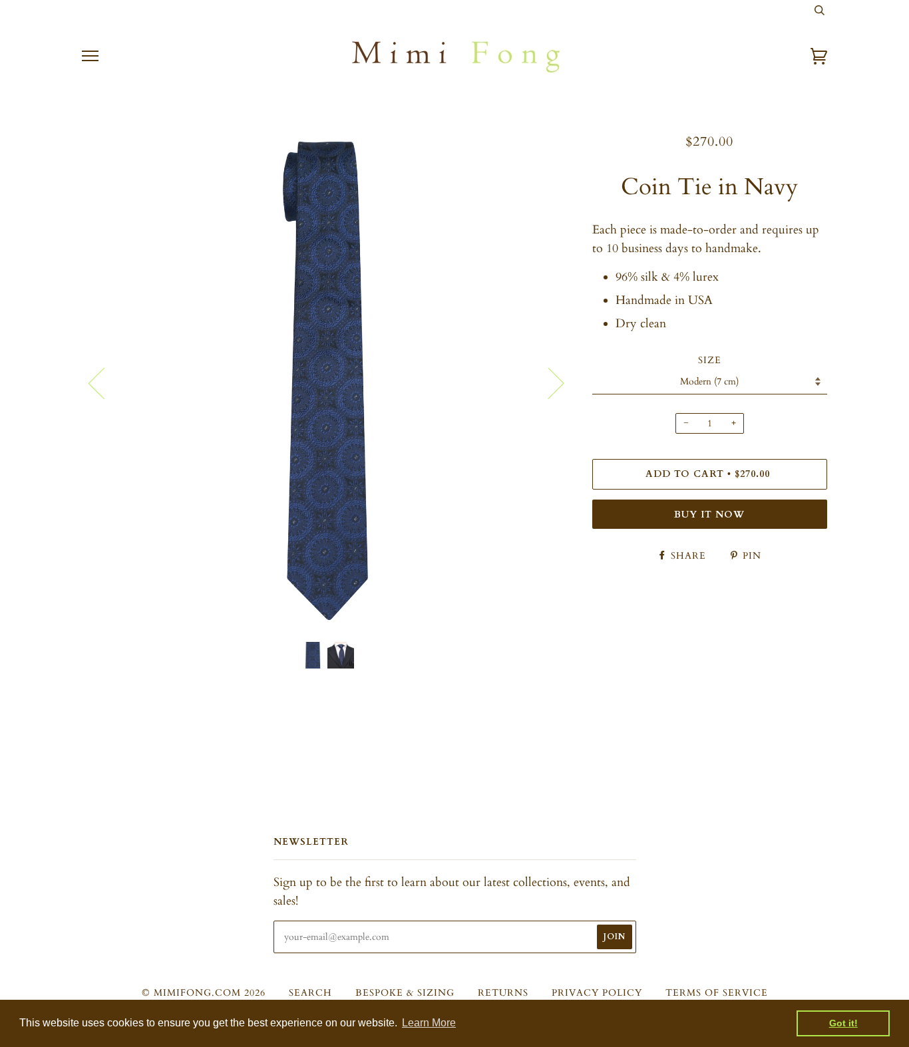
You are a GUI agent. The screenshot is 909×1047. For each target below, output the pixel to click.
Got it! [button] (843, 1023)
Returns (503, 992)
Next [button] (548, 382)
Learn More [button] (429, 1022)
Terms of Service (716, 992)
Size (709, 360)
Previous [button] (104, 382)
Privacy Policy (597, 992)
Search (310, 992)
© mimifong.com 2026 (204, 992)
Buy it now (709, 514)
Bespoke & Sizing (404, 992)
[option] (327, 382)
